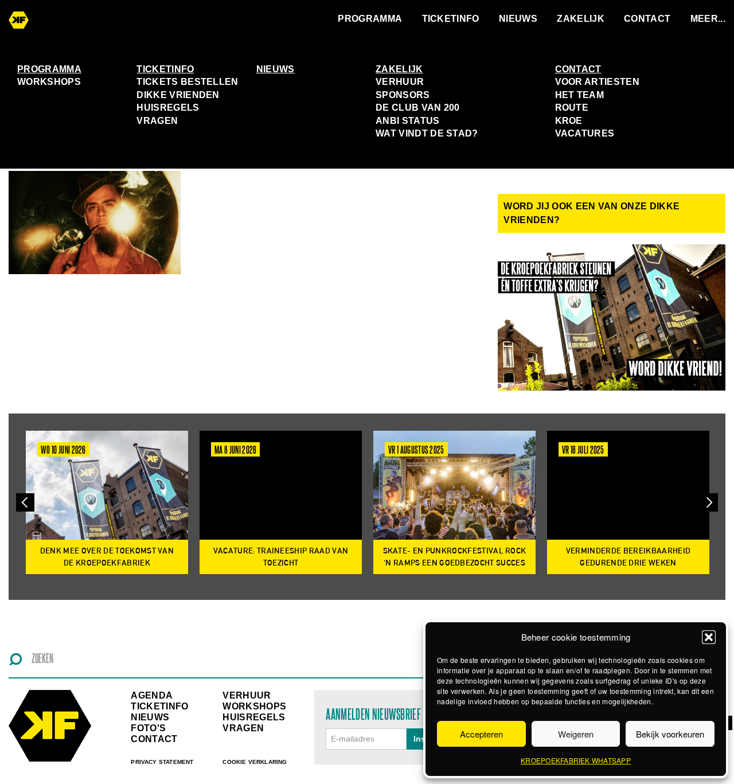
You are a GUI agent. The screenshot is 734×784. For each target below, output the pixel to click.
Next (709, 502)
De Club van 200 (418, 107)
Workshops (49, 82)
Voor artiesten (597, 82)
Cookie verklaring (254, 762)
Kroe (569, 121)
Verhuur (400, 82)
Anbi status (408, 121)
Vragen (157, 121)
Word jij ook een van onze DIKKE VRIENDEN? (591, 213)
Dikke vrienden (177, 95)
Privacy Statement (162, 762)
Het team (579, 95)
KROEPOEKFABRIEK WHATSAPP (576, 760)
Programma (370, 19)
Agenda (152, 695)
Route (572, 107)
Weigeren (576, 734)
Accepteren (481, 734)
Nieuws (518, 19)
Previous (25, 502)
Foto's (148, 728)
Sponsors (403, 95)
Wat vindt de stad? (427, 133)
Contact (647, 19)
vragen (243, 728)
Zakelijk (580, 19)
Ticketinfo (450, 19)
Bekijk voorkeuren (670, 734)
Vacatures (585, 133)
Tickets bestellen (187, 82)
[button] (709, 637)
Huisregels (167, 107)
